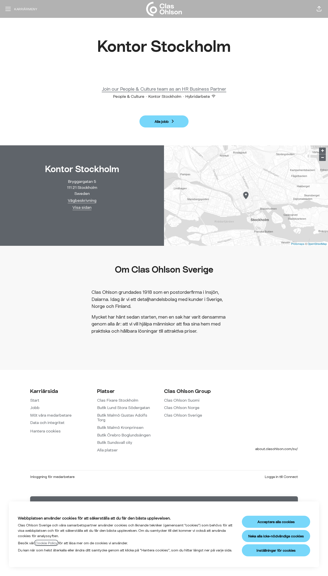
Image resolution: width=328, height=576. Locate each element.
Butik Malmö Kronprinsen (120, 427)
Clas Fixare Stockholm (117, 400)
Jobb (34, 407)
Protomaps (297, 244)
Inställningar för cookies (276, 550)
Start (34, 400)
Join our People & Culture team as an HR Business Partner (164, 89)
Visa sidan (82, 207)
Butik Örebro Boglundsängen (124, 434)
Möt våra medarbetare (51, 415)
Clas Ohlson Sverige (183, 415)
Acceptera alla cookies (276, 522)
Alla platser (107, 449)
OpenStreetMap (317, 244)
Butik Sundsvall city (114, 442)
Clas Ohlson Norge (181, 407)
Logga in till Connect (281, 476)
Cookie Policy (46, 543)
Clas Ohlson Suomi (181, 400)
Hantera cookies (45, 430)
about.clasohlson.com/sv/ (276, 449)
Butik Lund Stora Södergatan (123, 407)
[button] (319, 9)
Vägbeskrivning (82, 200)
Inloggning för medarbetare (52, 476)
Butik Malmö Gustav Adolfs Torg (122, 417)
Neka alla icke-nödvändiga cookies (276, 536)
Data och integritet (47, 422)
